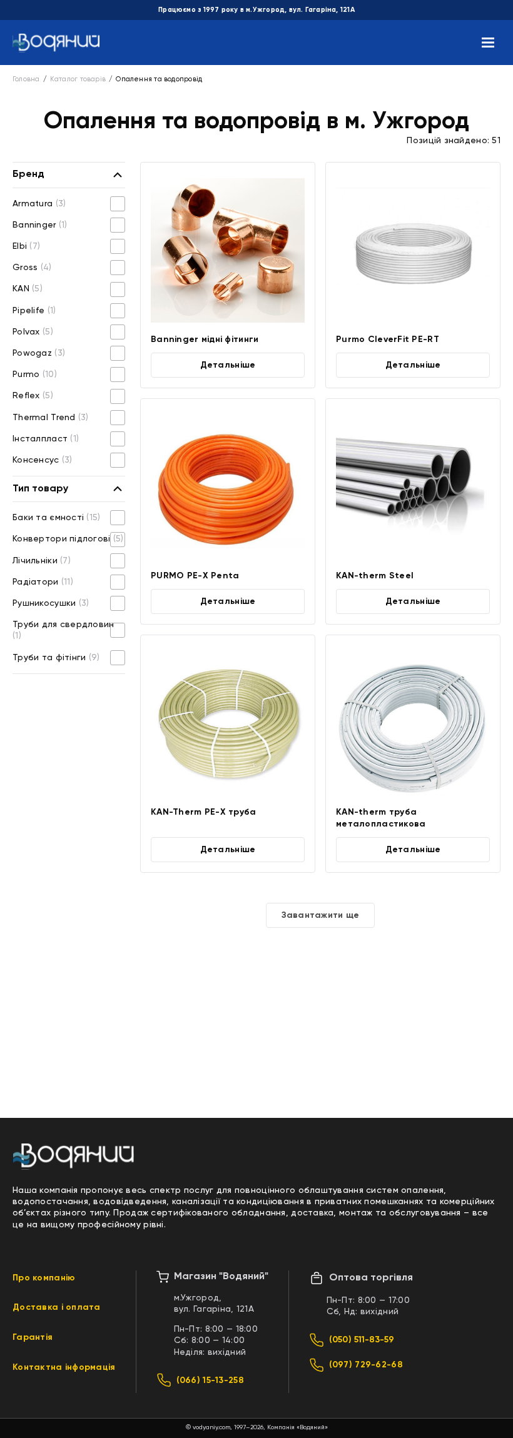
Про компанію (44, 1278)
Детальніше (228, 365)
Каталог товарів (78, 79)
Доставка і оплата (57, 1307)
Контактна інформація (64, 1367)
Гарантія (33, 1337)
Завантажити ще (321, 915)
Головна (26, 79)
